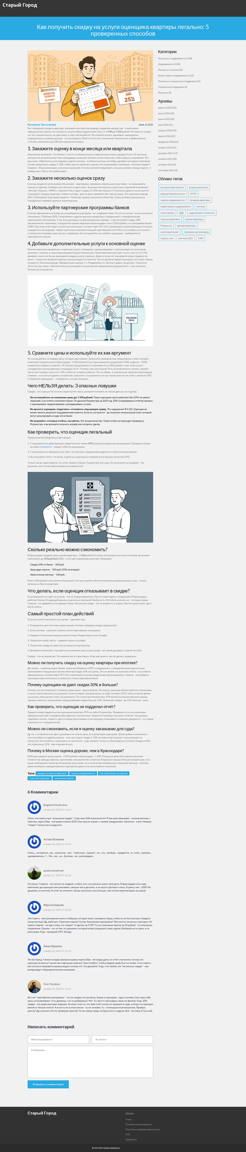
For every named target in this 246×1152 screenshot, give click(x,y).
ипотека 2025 (185, 238)
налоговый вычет (169, 231)
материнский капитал (172, 187)
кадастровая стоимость (202, 212)
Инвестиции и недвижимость (176, 75)
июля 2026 (166, 113)
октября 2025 (167, 164)
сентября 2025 (167, 170)
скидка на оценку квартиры (52, 773)
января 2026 (167, 147)
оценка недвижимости (83, 773)
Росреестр (166, 225)
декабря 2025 (168, 153)
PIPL (128, 1134)
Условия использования (139, 1124)
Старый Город (20, 5)
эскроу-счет (166, 238)
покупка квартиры (170, 219)
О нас (129, 1119)
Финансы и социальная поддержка (179, 81)
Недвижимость (169, 64)
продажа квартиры (200, 200)
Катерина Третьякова (42, 124)
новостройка (167, 212)
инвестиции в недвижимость (175, 206)
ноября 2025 (167, 158)
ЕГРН (193, 193)
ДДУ (181, 212)
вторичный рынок (198, 187)
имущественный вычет (172, 193)
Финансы (164, 92)
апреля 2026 (167, 130)
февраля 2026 (168, 141)
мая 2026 (165, 124)
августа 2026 (167, 107)
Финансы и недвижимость (175, 58)
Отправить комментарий (48, 1084)
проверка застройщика (196, 231)
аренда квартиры (186, 225)
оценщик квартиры (39, 778)
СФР (200, 238)
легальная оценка (64, 778)
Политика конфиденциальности (143, 1129)
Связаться (131, 1139)
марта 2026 (166, 136)
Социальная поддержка (172, 86)
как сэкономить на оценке (114, 773)
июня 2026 (166, 119)
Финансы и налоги (170, 69)
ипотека (200, 206)
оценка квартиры (194, 219)
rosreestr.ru (46, 446)
